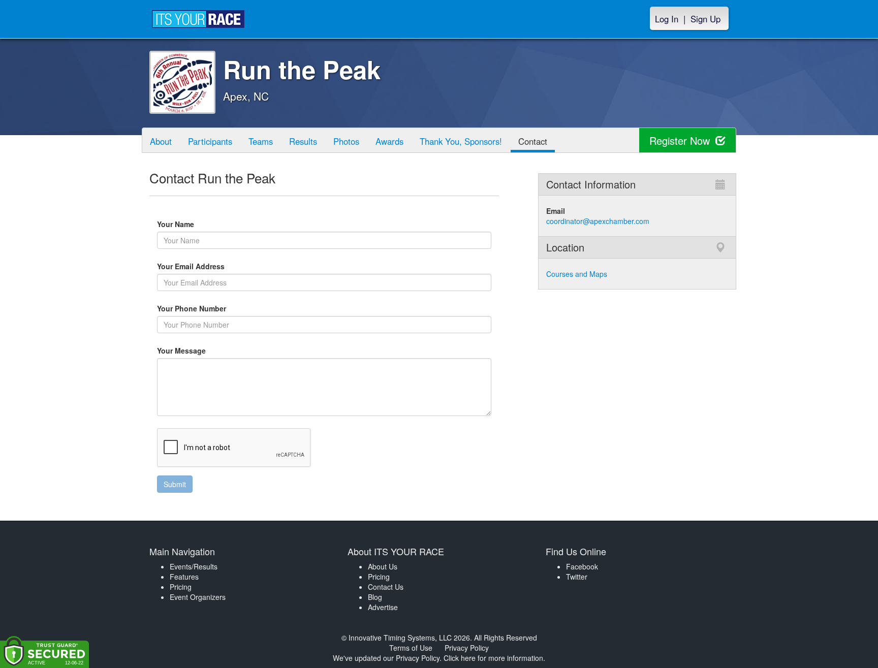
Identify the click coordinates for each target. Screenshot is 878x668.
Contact (532, 141)
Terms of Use (410, 648)
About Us (382, 566)
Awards (389, 141)
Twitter (576, 576)
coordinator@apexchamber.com (597, 221)
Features (184, 576)
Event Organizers (198, 597)
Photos (346, 141)
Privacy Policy (467, 648)
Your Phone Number (191, 308)
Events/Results (193, 566)
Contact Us (385, 587)
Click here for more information (493, 658)
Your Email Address (231, 266)
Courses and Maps (576, 274)
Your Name (193, 224)
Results (303, 141)
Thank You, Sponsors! (461, 141)
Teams (260, 141)
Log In (666, 19)
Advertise (383, 607)
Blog (375, 597)
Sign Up (705, 19)
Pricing (181, 587)
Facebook (582, 566)
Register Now (681, 140)
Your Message (199, 350)
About (161, 141)
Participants (210, 141)
